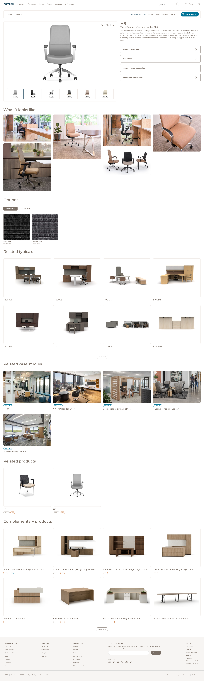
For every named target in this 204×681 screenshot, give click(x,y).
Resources (32, 4)
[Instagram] (109, 662)
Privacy (176, 675)
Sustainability (9, 649)
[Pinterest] (126, 662)
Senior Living (45, 649)
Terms (169, 675)
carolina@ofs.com (191, 652)
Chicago (75, 649)
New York (76, 662)
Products (21, 4)
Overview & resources (138, 14)
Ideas (41, 4)
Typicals (172, 14)
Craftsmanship (9, 653)
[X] (122, 662)
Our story (8, 646)
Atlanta (75, 646)
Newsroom (8, 666)
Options (165, 14)
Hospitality (44, 656)
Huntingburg (77, 656)
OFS (6, 675)
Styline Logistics (44, 675)
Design (7, 656)
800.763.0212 (190, 646)
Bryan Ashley (32, 675)
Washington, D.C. (78, 666)
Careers (7, 659)
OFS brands (69, 4)
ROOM (22, 675)
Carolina (13, 675)
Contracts (186, 675)
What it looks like (154, 14)
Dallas (75, 653)
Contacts (8, 662)
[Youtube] (131, 662)
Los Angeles (76, 659)
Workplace (44, 653)
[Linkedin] (118, 662)
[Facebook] (114, 662)
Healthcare (44, 646)
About (49, 4)
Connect (58, 4)
